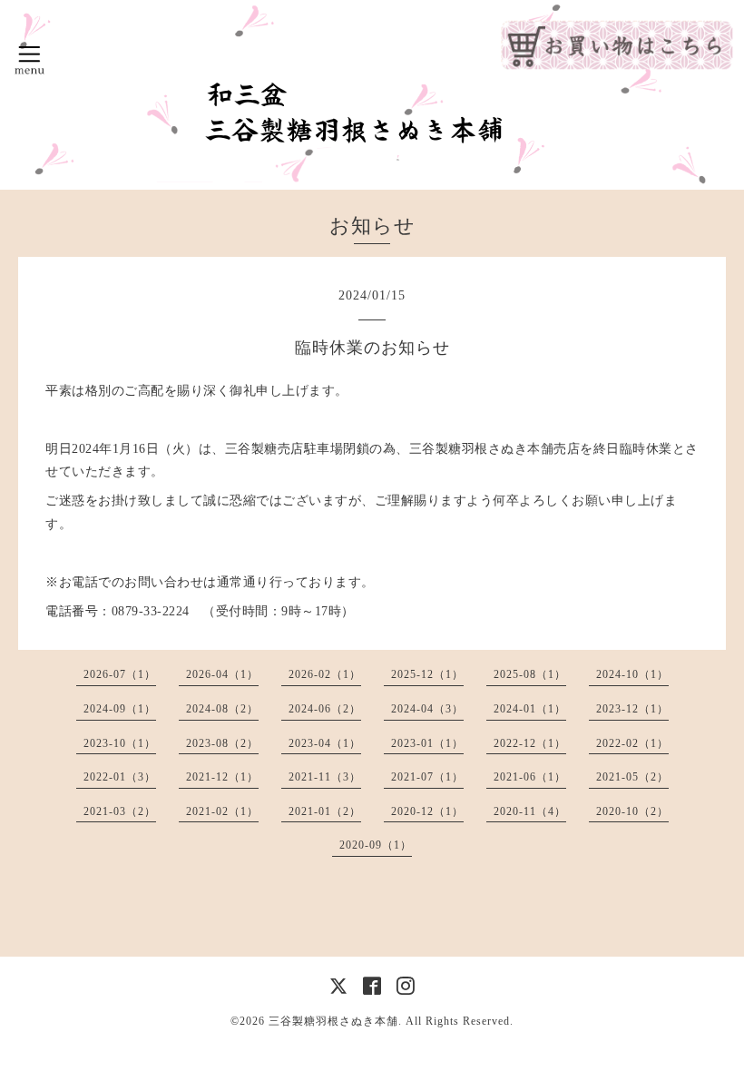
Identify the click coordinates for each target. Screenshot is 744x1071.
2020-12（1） (427, 811)
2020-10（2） (632, 811)
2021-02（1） (222, 811)
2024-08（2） (222, 709)
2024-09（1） (119, 709)
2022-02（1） (632, 743)
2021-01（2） (325, 811)
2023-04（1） (325, 743)
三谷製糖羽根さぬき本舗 (333, 1021)
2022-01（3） (119, 777)
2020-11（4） (530, 811)
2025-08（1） (530, 674)
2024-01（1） (530, 709)
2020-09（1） (375, 845)
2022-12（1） (530, 743)
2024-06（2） (325, 709)
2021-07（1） (427, 777)
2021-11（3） (325, 777)
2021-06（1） (530, 777)
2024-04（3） (427, 709)
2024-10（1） (632, 674)
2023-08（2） (222, 743)
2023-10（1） (119, 743)
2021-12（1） (222, 777)
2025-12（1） (427, 674)
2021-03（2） (119, 811)
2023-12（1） (632, 709)
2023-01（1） (427, 743)
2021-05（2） (632, 777)
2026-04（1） (222, 674)
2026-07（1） (119, 674)
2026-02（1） (325, 674)
